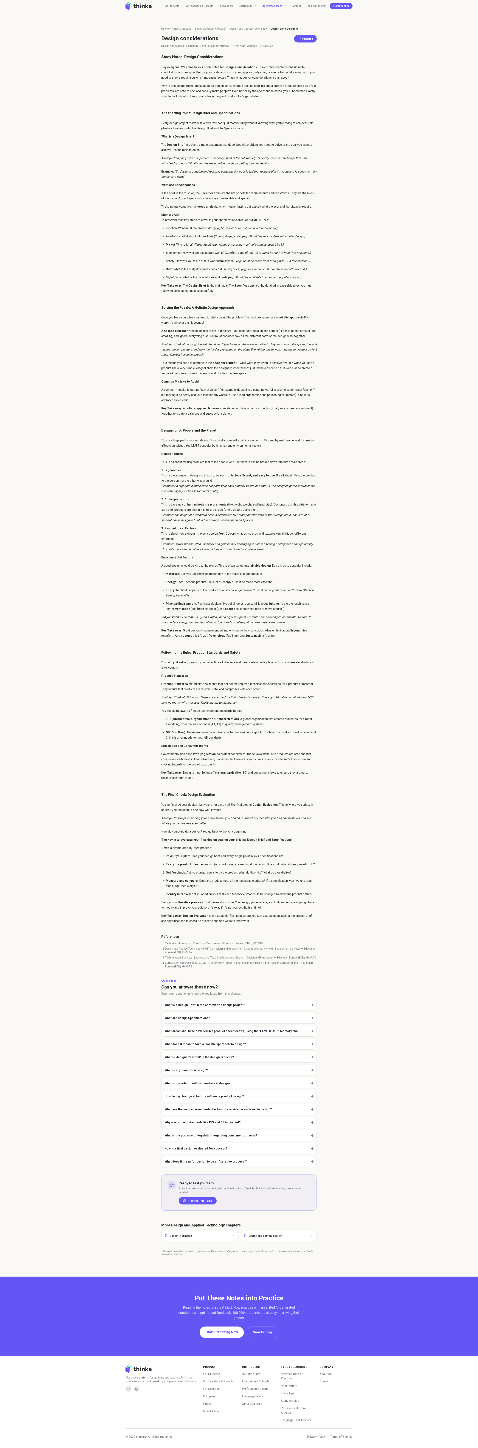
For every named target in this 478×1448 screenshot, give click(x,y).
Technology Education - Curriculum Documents (192, 943)
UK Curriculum (251, 1374)
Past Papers (289, 1386)
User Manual (211, 1411)
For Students (171, 5)
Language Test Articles (296, 1420)
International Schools (255, 1381)
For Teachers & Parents (199, 5)
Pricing (207, 1404)
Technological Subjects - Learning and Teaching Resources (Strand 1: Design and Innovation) (219, 957)
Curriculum (246, 5)
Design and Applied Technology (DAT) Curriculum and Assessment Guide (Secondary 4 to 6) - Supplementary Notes (233, 948)
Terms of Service (341, 1436)
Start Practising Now (222, 1332)
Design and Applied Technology (248, 28)
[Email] (128, 1389)
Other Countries (252, 1404)
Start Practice (341, 5)
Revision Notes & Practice (176, 28)
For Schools (226, 5)
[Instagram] (137, 1389)
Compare (209, 1396)
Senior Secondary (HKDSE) (210, 28)
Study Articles (290, 1401)
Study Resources (272, 5)
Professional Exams (255, 1389)
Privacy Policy (316, 1436)
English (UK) (318, 5)
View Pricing (262, 1332)
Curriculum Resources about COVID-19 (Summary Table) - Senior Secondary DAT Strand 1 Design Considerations (231, 962)
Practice (307, 38)
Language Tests (252, 1396)
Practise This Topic (200, 1200)
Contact (296, 5)
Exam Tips (287, 1393)
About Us (326, 1374)
